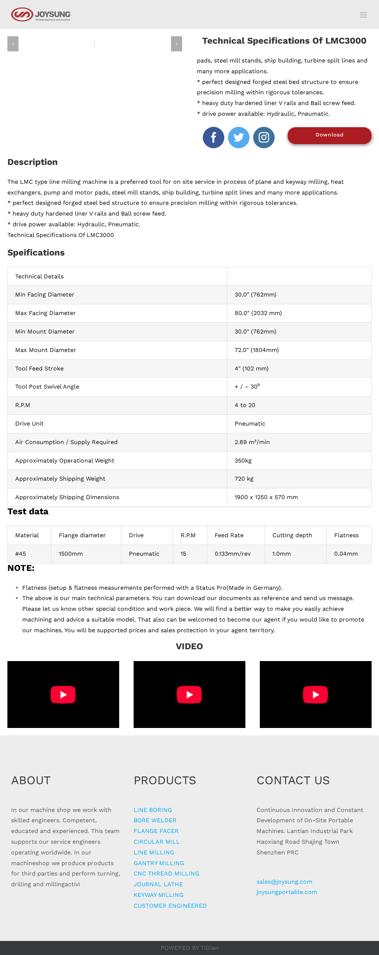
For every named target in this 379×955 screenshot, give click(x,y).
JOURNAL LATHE (158, 884)
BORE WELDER (155, 820)
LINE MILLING (154, 852)
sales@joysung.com (284, 881)
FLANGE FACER (156, 830)
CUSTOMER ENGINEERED (170, 905)
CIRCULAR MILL (157, 841)
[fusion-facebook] (213, 137)
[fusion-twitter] (238, 137)
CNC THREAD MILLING (166, 873)
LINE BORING (153, 809)
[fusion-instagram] (264, 137)
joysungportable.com (286, 891)
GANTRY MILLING (159, 863)
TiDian (210, 947)
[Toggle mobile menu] (364, 15)
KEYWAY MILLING (159, 894)
